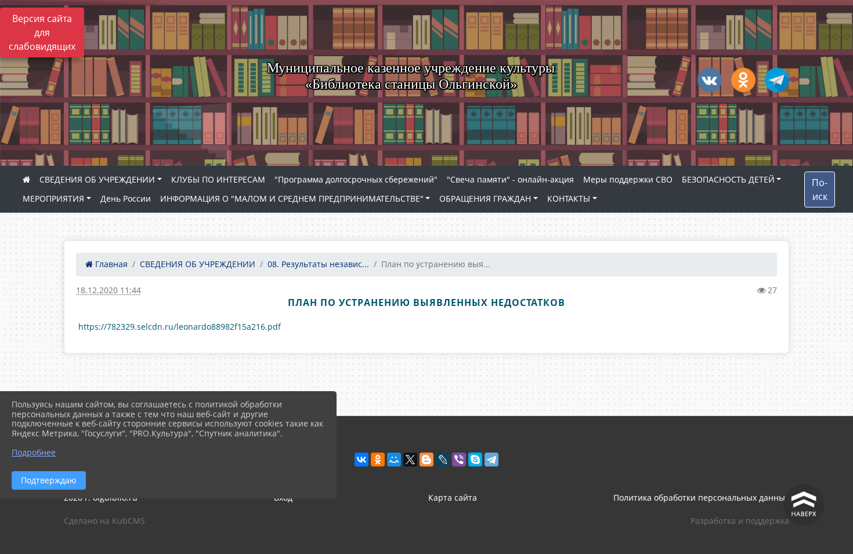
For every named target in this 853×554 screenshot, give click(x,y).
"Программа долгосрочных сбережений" (356, 179)
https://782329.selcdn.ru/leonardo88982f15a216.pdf (179, 326)
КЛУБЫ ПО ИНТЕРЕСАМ (218, 179)
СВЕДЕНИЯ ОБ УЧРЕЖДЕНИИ (97, 179)
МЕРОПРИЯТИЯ (53, 198)
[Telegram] (491, 459)
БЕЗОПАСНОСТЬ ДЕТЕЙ (728, 179)
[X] (410, 459)
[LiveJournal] (443, 459)
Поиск (819, 189)
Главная (110, 263)
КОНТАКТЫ (568, 198)
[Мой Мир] (394, 459)
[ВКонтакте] (361, 459)
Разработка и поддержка (740, 520)
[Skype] (475, 459)
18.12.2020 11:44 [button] (108, 290)
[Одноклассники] (378, 459)
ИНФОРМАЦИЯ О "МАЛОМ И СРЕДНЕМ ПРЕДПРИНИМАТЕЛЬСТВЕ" (292, 198)
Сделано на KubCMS (104, 520)
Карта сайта (452, 497)
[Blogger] (426, 459)
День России (125, 198)
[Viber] (459, 459)
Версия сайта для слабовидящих (42, 32)
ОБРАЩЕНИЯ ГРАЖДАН (485, 198)
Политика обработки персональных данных (701, 497)
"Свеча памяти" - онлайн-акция (510, 179)
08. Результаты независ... (318, 263)
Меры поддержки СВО (628, 179)
